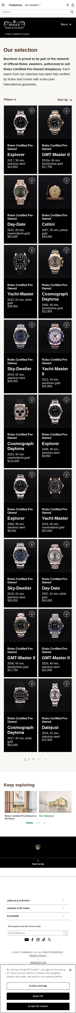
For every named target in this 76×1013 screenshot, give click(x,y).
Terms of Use (38, 962)
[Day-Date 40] (20, 192)
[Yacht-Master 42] (20, 261)
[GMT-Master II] (55, 122)
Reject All (38, 996)
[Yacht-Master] (55, 486)
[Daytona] (55, 261)
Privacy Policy (38, 955)
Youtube (26, 939)
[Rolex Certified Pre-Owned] (14, 27)
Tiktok (43, 939)
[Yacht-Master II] (55, 336)
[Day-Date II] (55, 556)
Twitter (49, 939)
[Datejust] (55, 695)
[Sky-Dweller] (20, 336)
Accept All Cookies (38, 1006)
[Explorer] (20, 122)
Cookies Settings (38, 985)
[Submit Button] (65, 933)
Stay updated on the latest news (24, 926)
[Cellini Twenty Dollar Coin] (55, 192)
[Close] (70, 970)
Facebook (32, 939)
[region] (38, 988)
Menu (64, 24)
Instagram (38, 939)
